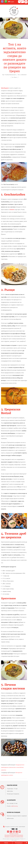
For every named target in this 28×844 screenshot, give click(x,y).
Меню (6, 842)
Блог (15, 77)
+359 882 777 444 (13, 803)
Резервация (18, 842)
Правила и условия (13, 833)
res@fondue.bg (14, 806)
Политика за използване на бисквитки (14, 835)
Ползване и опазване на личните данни (14, 836)
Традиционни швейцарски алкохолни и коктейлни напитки (12, 767)
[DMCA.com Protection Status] (14, 829)
